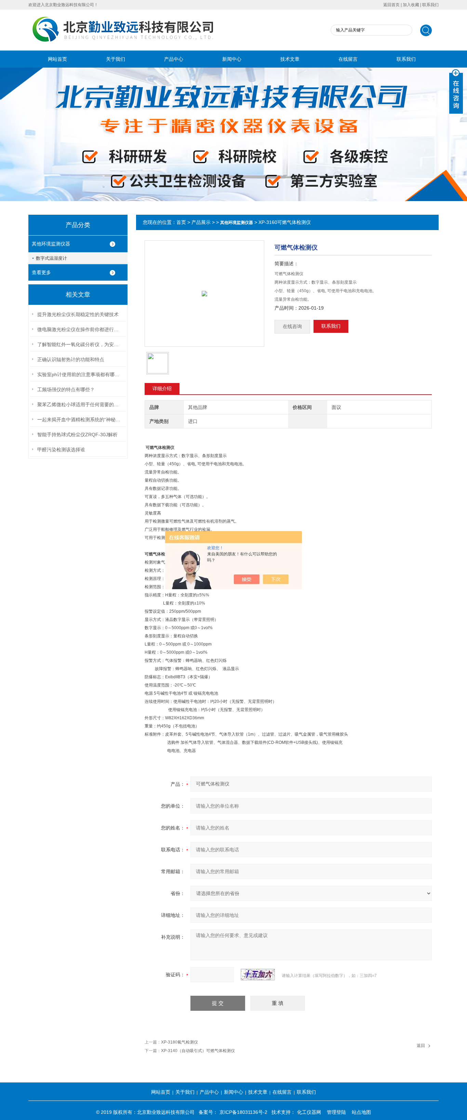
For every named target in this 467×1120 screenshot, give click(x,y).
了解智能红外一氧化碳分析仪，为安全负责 (80, 344)
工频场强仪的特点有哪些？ (66, 389)
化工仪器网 (309, 1112)
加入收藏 (411, 4)
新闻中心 (231, 59)
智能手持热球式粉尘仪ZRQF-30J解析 (77, 434)
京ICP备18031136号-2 (243, 1112)
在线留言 (348, 59)
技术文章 (289, 59)
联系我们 (430, 4)
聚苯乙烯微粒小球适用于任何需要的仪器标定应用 (80, 404)
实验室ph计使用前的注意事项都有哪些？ (80, 374)
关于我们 (115, 59)
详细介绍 (162, 388)
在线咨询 (292, 326)
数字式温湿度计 (51, 258)
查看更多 (41, 272)
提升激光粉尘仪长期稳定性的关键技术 (78, 314)
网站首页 (57, 59)
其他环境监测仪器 (51, 243)
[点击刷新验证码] (258, 974)
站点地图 (361, 1112)
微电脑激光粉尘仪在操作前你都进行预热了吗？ (80, 329)
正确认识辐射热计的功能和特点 (70, 359)
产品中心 (173, 59)
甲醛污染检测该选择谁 (61, 449)
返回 (421, 1045)
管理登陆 (336, 1112)
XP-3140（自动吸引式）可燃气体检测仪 (198, 1050)
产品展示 (201, 222)
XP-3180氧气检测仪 (179, 1042)
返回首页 (391, 4)
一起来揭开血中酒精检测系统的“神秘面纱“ (80, 419)
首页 (181, 222)
